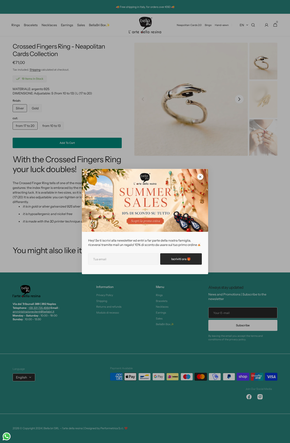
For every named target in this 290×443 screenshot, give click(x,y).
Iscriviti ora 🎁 (181, 259)
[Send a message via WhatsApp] (6, 436)
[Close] (200, 177)
